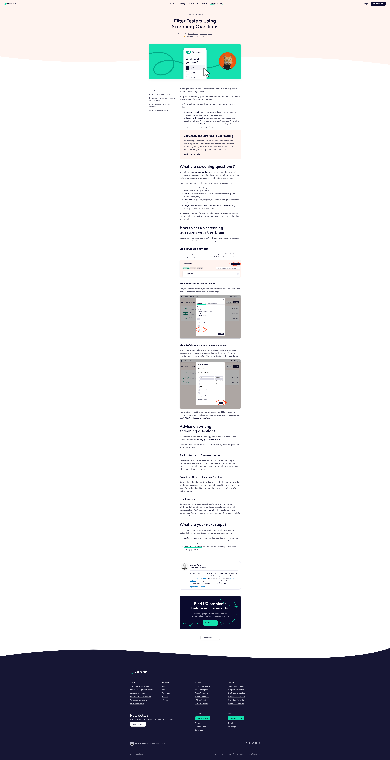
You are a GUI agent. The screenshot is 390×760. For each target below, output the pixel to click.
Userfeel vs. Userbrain (236, 700)
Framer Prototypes (202, 696)
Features (172, 4)
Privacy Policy (226, 754)
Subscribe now (138, 724)
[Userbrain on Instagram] (259, 744)
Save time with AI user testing (140, 696)
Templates (166, 693)
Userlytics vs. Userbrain (236, 690)
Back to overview (196, 14)
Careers (165, 696)
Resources (192, 4)
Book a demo (200, 723)
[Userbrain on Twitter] (253, 744)
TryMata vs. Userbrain (236, 686)
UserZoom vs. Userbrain (236, 696)
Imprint (215, 754)
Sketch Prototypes (201, 703)
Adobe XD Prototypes (203, 686)
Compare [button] (231, 682)
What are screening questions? (160, 94)
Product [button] (165, 682)
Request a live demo (193, 546)
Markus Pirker (193, 34)
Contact (204, 4)
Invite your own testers (138, 693)
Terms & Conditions (253, 754)
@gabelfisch (194, 587)
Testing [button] (198, 682)
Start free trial (378, 4)
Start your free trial (192, 154)
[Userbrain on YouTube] (246, 744)
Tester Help (232, 723)
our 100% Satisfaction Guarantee (194, 418)
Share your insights (137, 703)
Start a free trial (190, 538)
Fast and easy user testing (139, 686)
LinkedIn (203, 587)
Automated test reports (138, 700)
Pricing (182, 4)
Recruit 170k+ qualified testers (141, 690)
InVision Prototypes (202, 700)
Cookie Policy (238, 754)
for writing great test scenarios (207, 439)
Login (366, 4)
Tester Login (232, 727)
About (164, 686)
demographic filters (201, 172)
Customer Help (200, 727)
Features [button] (133, 682)
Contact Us (199, 730)
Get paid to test (216, 4)
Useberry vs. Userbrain (236, 703)
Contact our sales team (194, 541)
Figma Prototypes (201, 693)
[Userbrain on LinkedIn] (256, 744)
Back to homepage (210, 638)
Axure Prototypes (201, 690)
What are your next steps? (158, 110)
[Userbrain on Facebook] (249, 744)
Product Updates (206, 34)
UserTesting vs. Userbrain (237, 693)
